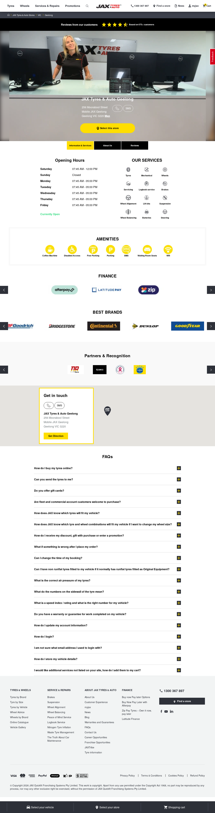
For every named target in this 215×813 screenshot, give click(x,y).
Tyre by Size (16, 702)
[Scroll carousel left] (4, 290)
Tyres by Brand (18, 697)
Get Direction (55, 435)
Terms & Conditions (151, 775)
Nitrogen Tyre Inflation (59, 727)
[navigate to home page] (111, 6)
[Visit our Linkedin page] (171, 711)
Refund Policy (197, 775)
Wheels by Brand (19, 717)
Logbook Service (56, 722)
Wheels (24, 6)
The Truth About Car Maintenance (58, 739)
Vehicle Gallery (18, 727)
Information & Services (80, 145)
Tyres (10, 6)
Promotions (72, 6)
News (88, 712)
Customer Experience (96, 702)
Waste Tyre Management (60, 732)
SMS (59, 405)
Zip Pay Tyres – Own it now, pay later (137, 712)
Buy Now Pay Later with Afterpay (134, 703)
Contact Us (90, 732)
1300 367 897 (174, 690)
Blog (87, 717)
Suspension (53, 702)
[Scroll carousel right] (211, 290)
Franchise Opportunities (97, 742)
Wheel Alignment (56, 707)
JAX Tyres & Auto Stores (24, 15)
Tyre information (93, 752)
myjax (88, 707)
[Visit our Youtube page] (166, 711)
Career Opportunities (96, 737)
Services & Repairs (47, 6)
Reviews (135, 145)
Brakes (51, 697)
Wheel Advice (17, 712)
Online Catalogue (19, 722)
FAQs (88, 727)
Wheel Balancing (56, 712)
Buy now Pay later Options (136, 697)
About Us (107, 145)
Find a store (184, 701)
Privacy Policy (127, 775)
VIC (39, 15)
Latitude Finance (131, 719)
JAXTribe (89, 747)
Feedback (212, 56)
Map (107, 116)
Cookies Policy (176, 775)
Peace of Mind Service (59, 717)
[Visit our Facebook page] (161, 711)
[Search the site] (87, 6)
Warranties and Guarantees (99, 722)
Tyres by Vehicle (18, 707)
